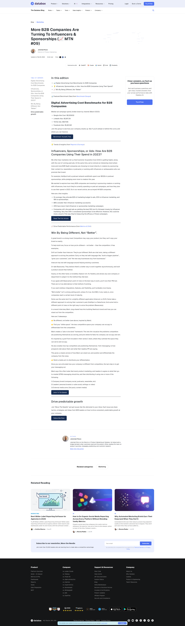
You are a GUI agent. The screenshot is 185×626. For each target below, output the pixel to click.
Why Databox (130, 574)
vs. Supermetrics (68, 585)
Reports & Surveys (77, 144)
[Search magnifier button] (153, 10)
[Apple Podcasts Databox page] (152, 620)
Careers (128, 576)
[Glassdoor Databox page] (148, 620)
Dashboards (34, 579)
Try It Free (149, 4)
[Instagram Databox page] (141, 620)
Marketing (40, 22)
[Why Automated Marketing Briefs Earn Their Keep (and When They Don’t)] (134, 511)
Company (98, 10)
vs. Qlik (65, 593)
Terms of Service (139, 547)
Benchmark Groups (83, 96)
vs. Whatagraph (67, 590)
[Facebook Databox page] (137, 620)
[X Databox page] (144, 620)
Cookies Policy (106, 620)
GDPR (98, 620)
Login (127, 4)
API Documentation (100, 576)
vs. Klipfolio (66, 582)
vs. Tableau (66, 574)
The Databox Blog (37, 10)
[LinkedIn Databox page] (129, 620)
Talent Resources (131, 582)
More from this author (77, 449)
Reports (33, 582)
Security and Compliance (102, 598)
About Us (129, 571)
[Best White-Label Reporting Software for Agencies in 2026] (50, 511)
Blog (32, 22)
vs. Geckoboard (67, 587)
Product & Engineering (133, 579)
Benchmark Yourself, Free (62, 136)
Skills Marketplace (100, 585)
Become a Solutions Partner (103, 587)
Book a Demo (136, 4)
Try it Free (140, 102)
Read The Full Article (61, 218)
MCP (32, 590)
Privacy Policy (90, 620)
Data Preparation (36, 587)
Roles (50, 10)
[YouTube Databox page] (133, 620)
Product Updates (99, 593)
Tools (66, 10)
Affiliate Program (99, 595)
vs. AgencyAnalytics (69, 579)
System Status (99, 579)
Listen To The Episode (60, 392)
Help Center (98, 574)
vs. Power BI (66, 576)
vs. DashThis (66, 595)
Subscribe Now (58, 418)
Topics (58, 10)
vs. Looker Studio (68, 571)
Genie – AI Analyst (36, 574)
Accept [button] (122, 623)
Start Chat (97, 571)
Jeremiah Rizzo (43, 50)
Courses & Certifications (102, 590)
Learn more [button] (104, 623)
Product (87, 10)
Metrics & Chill (85, 226)
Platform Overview (37, 571)
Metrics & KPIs (35, 576)
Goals (32, 585)
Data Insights (77, 10)
